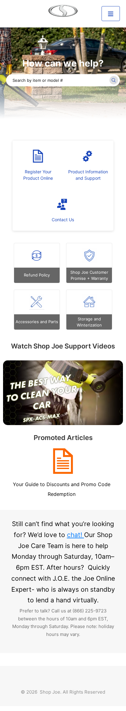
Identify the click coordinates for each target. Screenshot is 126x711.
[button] (111, 13)
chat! (75, 535)
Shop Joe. (50, 692)
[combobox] (63, 80)
